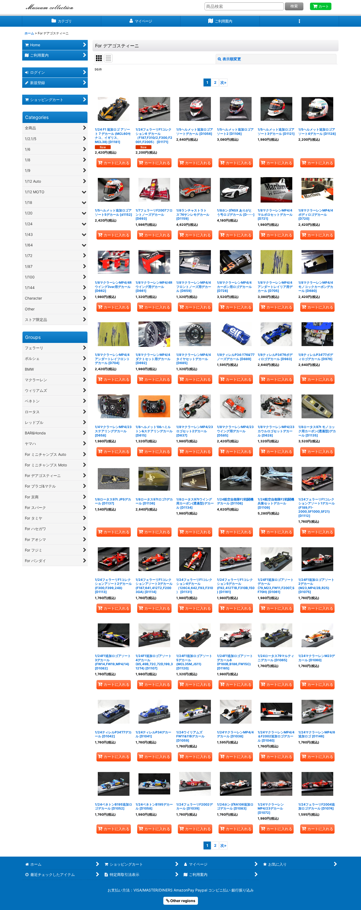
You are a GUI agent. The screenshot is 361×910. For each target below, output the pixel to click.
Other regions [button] (182, 900)
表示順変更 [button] (232, 59)
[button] (299, 21)
